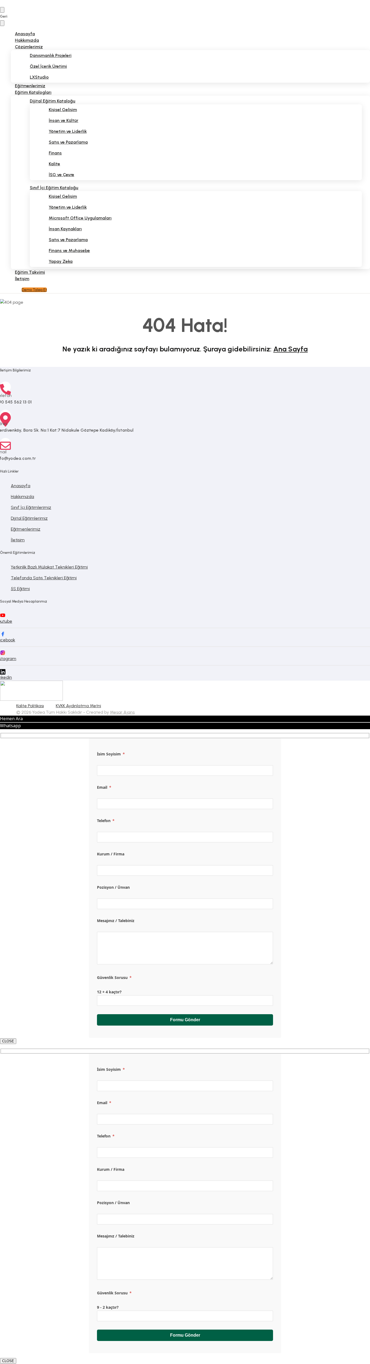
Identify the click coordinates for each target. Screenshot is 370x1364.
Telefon (106, 820)
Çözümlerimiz (29, 46)
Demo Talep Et (34, 289)
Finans (55, 153)
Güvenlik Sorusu (114, 977)
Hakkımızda (22, 496)
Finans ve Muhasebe (69, 250)
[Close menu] (2, 23)
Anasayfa (20, 485)
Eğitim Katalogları (33, 92)
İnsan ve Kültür (63, 120)
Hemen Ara (11, 719)
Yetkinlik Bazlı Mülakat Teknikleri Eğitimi (49, 567)
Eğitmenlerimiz (25, 529)
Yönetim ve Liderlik (68, 131)
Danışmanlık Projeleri (51, 55)
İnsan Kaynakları (65, 228)
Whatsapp (10, 726)
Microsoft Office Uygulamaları (80, 218)
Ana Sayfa (290, 349)
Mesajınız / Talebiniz (115, 920)
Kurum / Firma (110, 853)
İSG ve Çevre (61, 174)
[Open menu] (2, 10)
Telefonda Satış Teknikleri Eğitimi (44, 577)
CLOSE (8, 1041)
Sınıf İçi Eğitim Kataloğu (54, 187)
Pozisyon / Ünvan (113, 887)
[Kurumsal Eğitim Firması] (31, 699)
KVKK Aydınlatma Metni (78, 705)
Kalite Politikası (30, 705)
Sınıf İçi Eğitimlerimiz (31, 507)
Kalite (54, 163)
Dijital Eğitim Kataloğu (52, 101)
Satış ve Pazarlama (68, 142)
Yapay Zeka (61, 261)
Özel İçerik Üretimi (48, 66)
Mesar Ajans (122, 712)
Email (104, 787)
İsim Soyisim (111, 754)
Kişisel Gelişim (63, 109)
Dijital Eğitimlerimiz (29, 518)
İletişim (22, 278)
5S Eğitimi (20, 588)
